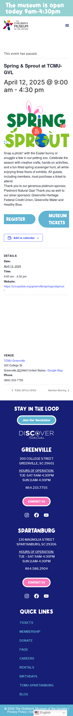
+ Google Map (54, 370)
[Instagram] (27, 515)
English (45, 712)
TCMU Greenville (14, 360)
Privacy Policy (17, 712)
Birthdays (28, 676)
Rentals (26, 667)
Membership (29, 632)
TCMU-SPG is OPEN (25, 390)
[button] (67, 25)
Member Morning (57, 390)
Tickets (26, 623)
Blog (23, 694)
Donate (26, 640)
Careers (26, 658)
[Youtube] (46, 515)
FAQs (23, 649)
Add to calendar (24, 238)
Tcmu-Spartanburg (36, 685)
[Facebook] (36, 515)
